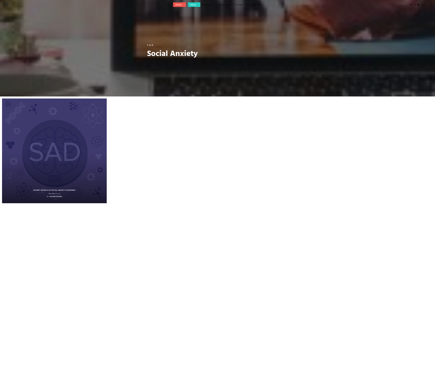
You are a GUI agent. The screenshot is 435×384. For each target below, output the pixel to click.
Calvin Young (55, 196)
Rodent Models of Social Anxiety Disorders (54, 190)
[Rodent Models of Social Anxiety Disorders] (54, 150)
